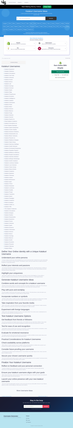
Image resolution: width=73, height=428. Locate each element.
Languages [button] (26, 2)
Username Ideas (67, 58)
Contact (28, 420)
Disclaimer (29, 422)
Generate (51, 18)
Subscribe (46, 406)
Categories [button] (20, 2)
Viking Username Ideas (42, 396)
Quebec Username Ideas (7, 396)
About (28, 418)
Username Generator (12, 2)
